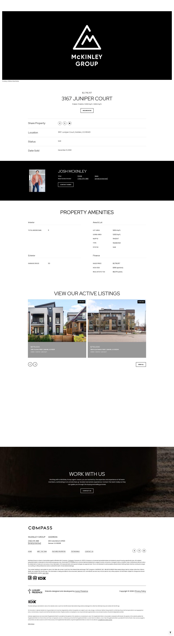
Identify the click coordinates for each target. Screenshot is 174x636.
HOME (30, 551)
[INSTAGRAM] (139, 551)
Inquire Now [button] (87, 110)
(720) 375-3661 (83, 179)
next (35, 364)
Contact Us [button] (87, 491)
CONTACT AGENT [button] (65, 185)
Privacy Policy (140, 591)
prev (30, 364)
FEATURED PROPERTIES (59, 551)
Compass (71, 560)
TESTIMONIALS (75, 551)
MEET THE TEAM (42, 551)
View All (141, 364)
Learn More (45, 573)
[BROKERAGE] (144, 551)
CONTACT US (89, 551)
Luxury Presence (81, 591)
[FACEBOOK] (134, 551)
